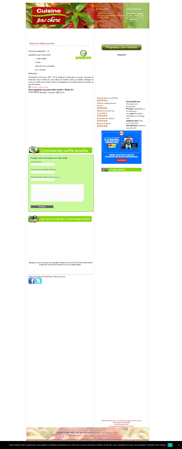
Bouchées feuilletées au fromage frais (111, 15)
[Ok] (178, 445)
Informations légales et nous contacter (106, 432)
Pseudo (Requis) (36, 162)
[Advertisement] (88, 35)
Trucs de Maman (100, 435)
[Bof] (32, 92)
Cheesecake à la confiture (107, 98)
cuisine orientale (83, 435)
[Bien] (34, 92)
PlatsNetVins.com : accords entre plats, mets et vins (121, 421)
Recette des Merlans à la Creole (121, 426)
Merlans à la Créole (105, 13)
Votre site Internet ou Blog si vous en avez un (45, 177)
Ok (170, 445)
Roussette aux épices (105, 118)
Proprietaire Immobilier (121, 422)
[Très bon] (36, 92)
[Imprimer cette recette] (29, 87)
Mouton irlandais (104, 124)
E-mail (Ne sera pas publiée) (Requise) (43, 169)
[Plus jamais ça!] (29, 92)
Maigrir (91, 435)
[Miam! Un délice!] (38, 92)
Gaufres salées (103, 17)
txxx (128, 114)
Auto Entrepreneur (121, 424)
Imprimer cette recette (39, 87)
